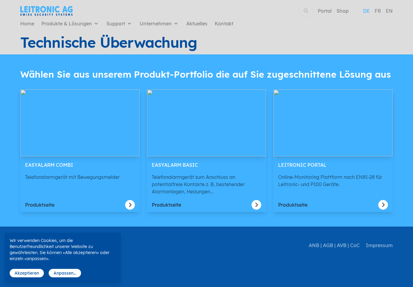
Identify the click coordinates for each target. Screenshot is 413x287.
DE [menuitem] (366, 11)
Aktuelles (196, 24)
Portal (325, 11)
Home (27, 24)
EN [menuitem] (389, 11)
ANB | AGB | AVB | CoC (334, 245)
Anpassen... (65, 273)
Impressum (379, 245)
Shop (343, 11)
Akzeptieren (27, 273)
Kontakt (224, 24)
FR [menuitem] (378, 11)
